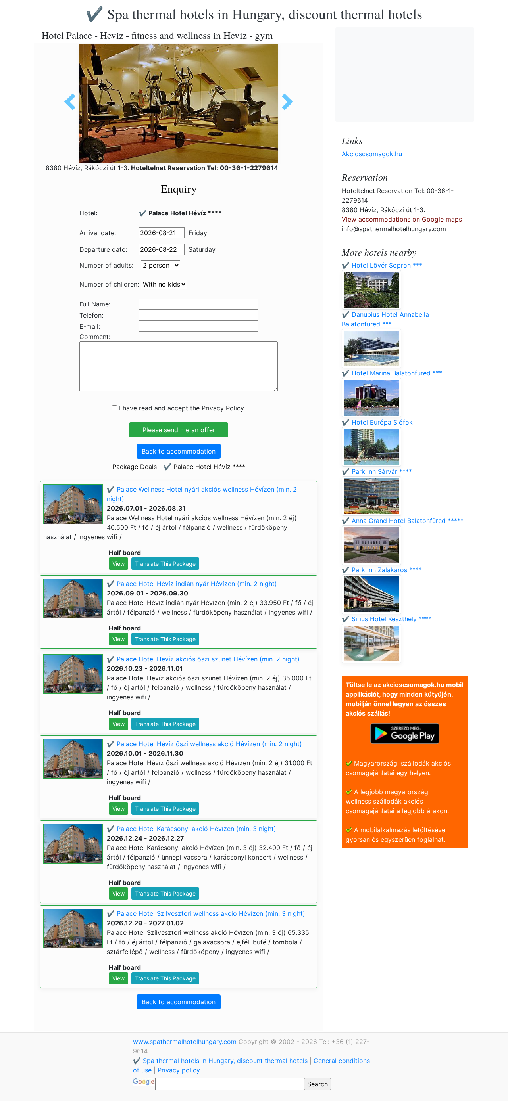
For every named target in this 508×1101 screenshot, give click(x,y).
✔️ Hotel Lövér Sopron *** (382, 265)
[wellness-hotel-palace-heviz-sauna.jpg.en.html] (284, 102)
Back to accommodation (179, 451)
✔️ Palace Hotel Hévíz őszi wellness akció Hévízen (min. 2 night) (204, 744)
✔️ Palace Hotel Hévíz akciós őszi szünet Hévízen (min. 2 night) (203, 659)
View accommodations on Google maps (402, 219)
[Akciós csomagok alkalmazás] (404, 733)
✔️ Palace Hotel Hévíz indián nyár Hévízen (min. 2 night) (192, 584)
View (118, 563)
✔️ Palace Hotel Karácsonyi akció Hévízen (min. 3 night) (191, 829)
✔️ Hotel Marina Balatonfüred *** (392, 373)
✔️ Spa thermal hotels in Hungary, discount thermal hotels (254, 13)
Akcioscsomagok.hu (372, 154)
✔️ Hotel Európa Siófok (377, 422)
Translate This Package (165, 563)
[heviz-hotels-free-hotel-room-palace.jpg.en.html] (72, 102)
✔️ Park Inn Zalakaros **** (382, 570)
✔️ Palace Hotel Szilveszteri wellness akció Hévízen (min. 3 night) (206, 913)
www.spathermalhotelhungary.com (186, 1041)
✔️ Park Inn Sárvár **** (377, 471)
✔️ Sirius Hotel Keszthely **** (386, 619)
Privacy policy (179, 1070)
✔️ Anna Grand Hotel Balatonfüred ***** (403, 521)
